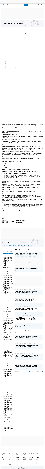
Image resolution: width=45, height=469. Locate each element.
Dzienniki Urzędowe (8, 20)
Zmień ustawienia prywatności (15, 467)
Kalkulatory (23, 457)
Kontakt (31, 467)
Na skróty (37, 457)
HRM (9, 454)
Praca (16, 453)
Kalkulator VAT (24, 460)
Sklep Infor (17, 454)
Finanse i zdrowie (24, 454)
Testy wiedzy (10, 464)
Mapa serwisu (38, 467)
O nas (2, 467)
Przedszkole (10, 458)
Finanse (3, 459)
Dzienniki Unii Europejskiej (26, 245)
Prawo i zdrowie (17, 455)
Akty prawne (17, 457)
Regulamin (22, 467)
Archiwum (37, 459)
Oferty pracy (37, 463)
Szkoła (9, 459)
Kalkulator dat (24, 458)
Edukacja (10, 457)
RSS (28, 467)
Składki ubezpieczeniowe (32, 460)
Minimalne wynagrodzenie (32, 459)
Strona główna (3, 20)
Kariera (26, 467)
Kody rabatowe (38, 460)
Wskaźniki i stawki (31, 457)
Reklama (34, 467)
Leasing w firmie (24, 453)
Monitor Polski (14, 245)
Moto (23, 452)
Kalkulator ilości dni (24, 459)
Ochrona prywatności (7, 467)
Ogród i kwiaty (37, 453)
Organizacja (3, 458)
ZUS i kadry (3, 452)
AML (29, 454)
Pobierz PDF (4, 224)
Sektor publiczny (4, 457)
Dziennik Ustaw (9, 245)
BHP (9, 453)
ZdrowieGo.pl (37, 458)
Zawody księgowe (4, 453)
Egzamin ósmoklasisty (11, 463)
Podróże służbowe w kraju (32, 458)
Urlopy (9, 452)
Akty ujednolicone (4, 245)
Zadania (3, 460)
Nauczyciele (10, 460)
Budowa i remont (38, 452)
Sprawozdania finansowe (32, 453)
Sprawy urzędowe (18, 452)
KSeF (2, 454)
